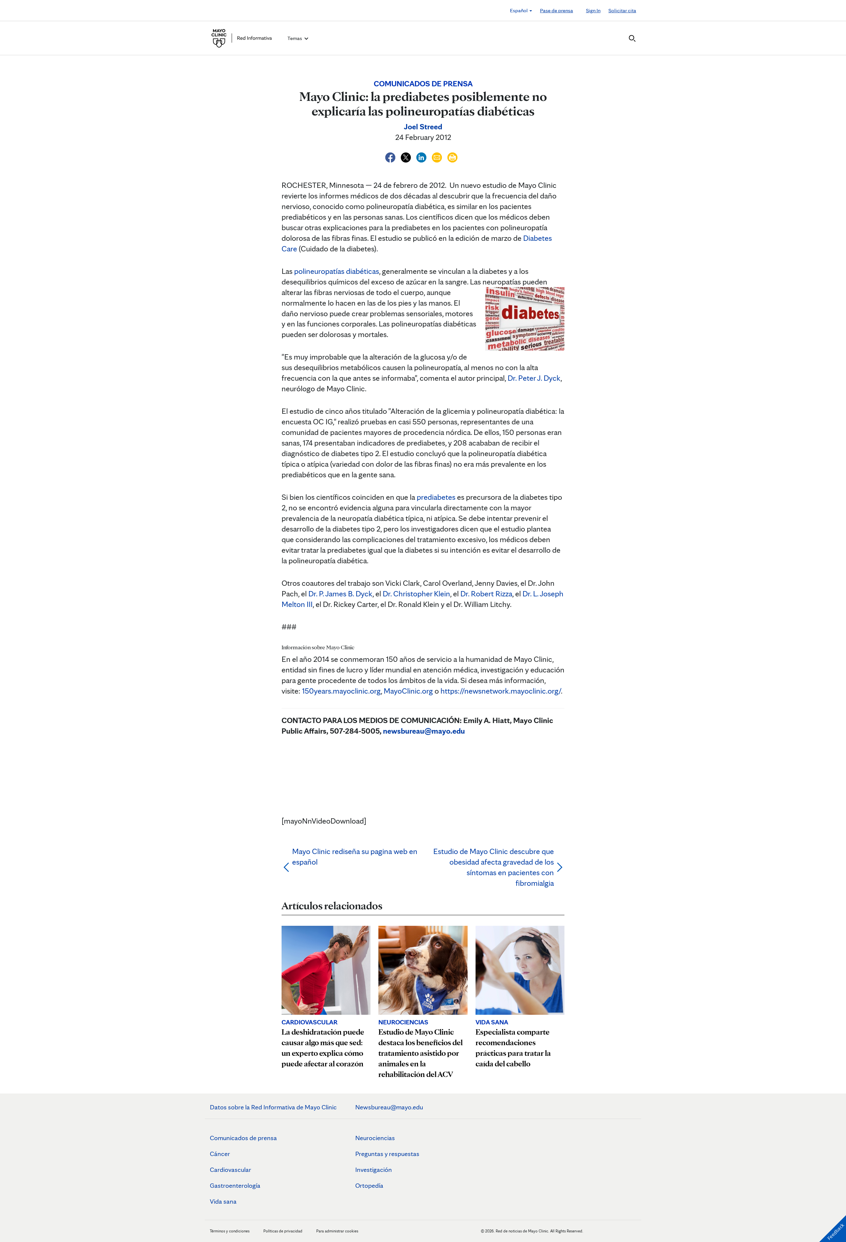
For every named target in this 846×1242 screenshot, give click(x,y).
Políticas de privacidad (282, 1230)
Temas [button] (295, 38)
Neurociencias (375, 1138)
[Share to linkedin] (422, 156)
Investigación (373, 1170)
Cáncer (220, 1154)
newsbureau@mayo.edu (424, 731)
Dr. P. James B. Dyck (340, 593)
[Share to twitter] (407, 156)
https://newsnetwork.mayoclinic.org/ (501, 691)
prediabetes (436, 497)
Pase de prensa (556, 10)
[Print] (452, 156)
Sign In (593, 10)
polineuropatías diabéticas (336, 271)
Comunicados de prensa (243, 1138)
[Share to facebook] (391, 156)
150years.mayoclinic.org (341, 691)
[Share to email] (438, 156)
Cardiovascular (230, 1170)
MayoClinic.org (408, 691)
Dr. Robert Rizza (486, 593)
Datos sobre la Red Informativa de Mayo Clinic (273, 1107)
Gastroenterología (235, 1185)
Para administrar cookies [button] (337, 1230)
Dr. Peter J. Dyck (534, 378)
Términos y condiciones (230, 1230)
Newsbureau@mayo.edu (389, 1107)
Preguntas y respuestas (387, 1154)
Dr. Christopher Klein (416, 593)
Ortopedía (369, 1185)
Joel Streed (423, 126)
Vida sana (223, 1201)
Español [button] (519, 10)
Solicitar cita (622, 10)
